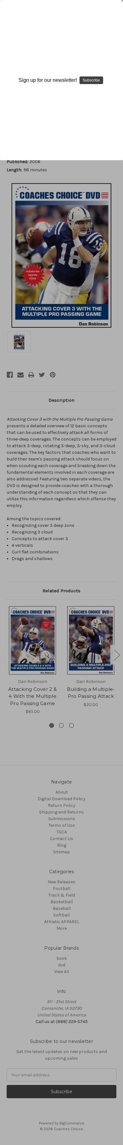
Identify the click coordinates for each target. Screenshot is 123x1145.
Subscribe (91, 80)
